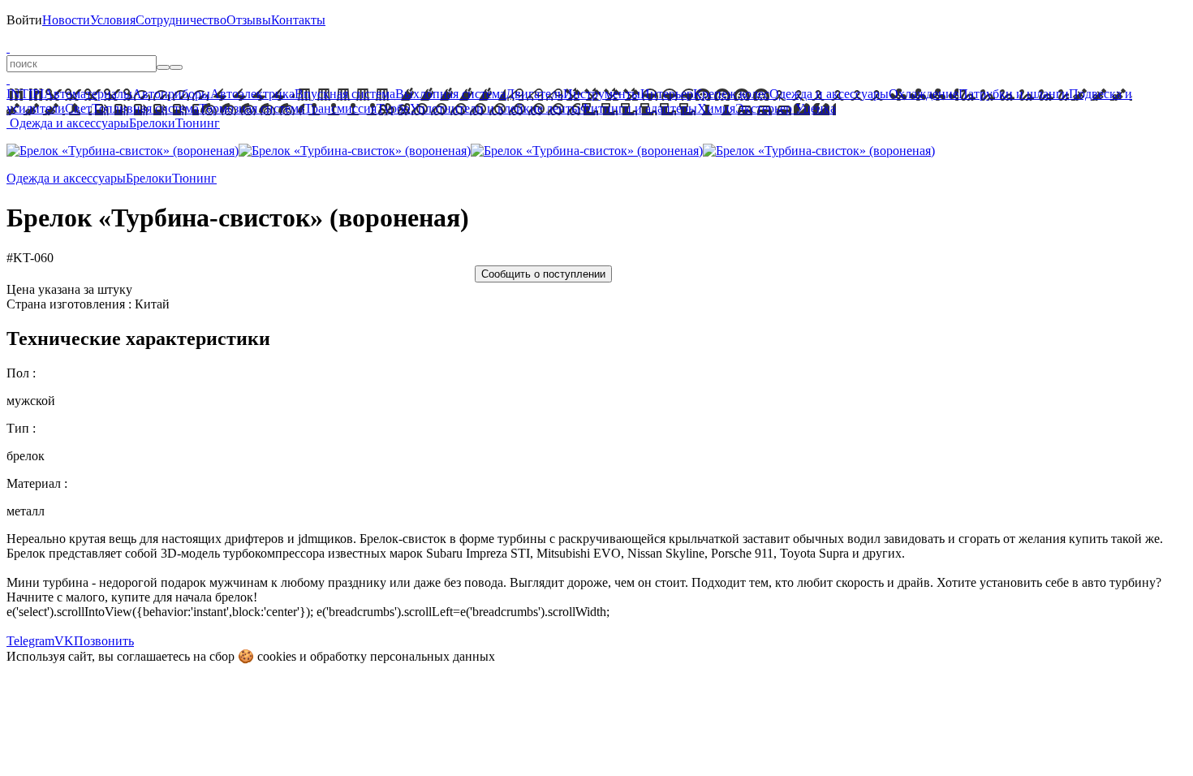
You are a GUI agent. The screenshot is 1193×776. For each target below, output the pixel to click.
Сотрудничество (181, 20)
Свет (78, 108)
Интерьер (666, 94)
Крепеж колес (731, 94)
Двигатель (534, 94)
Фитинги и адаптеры (638, 108)
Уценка (814, 108)
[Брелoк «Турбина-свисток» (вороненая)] (122, 150)
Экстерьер (763, 108)
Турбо (393, 108)
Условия (113, 20)
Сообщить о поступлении (543, 274)
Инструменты (601, 94)
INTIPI (25, 94)
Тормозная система (251, 108)
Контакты (298, 20)
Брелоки (152, 123)
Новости (66, 20)
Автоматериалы (88, 94)
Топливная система (145, 108)
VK (64, 641)
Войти (24, 20)
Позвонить (104, 641)
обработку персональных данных (402, 656)
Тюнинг (197, 123)
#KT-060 (30, 258)
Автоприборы (171, 94)
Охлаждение (923, 94)
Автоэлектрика (252, 94)
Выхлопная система (450, 94)
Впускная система (345, 94)
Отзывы (248, 20)
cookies (276, 656)
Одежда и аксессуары (829, 94)
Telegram (30, 641)
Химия (716, 108)
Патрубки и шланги (1013, 94)
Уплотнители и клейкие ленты (495, 108)
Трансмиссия (340, 108)
